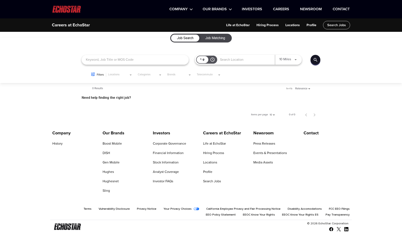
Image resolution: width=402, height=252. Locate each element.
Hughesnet (111, 181)
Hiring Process (267, 25)
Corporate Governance (169, 143)
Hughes (108, 172)
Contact (341, 9)
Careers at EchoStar (71, 25)
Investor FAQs (163, 181)
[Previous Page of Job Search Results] (306, 115)
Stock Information (166, 162)
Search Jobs (336, 25)
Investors (252, 9)
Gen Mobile (111, 162)
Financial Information (168, 153)
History (57, 143)
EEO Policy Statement (221, 214)
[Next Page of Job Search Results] (314, 115)
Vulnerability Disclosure (114, 208)
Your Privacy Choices (178, 208)
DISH (106, 153)
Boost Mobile (112, 143)
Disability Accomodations (305, 208)
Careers (281, 9)
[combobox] (135, 60)
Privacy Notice (146, 208)
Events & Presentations (270, 153)
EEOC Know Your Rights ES (300, 214)
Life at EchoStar (238, 25)
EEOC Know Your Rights (259, 214)
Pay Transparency (338, 214)
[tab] (185, 38)
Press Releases (264, 143)
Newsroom (311, 9)
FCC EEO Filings (339, 208)
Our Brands (215, 9)
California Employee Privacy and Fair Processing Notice (243, 208)
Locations (292, 25)
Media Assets (263, 162)
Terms (87, 208)
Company (178, 9)
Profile (311, 25)
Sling (106, 190)
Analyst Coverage (166, 172)
